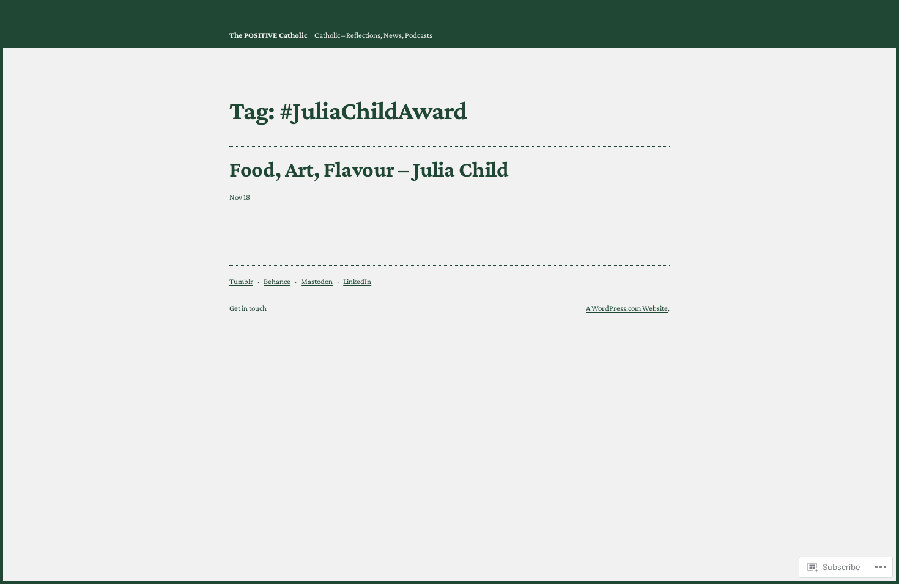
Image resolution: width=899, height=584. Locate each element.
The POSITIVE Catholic (268, 35)
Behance (277, 281)
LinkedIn (357, 281)
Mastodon (317, 281)
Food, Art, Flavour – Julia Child (369, 169)
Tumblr (241, 281)
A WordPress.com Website (627, 308)
